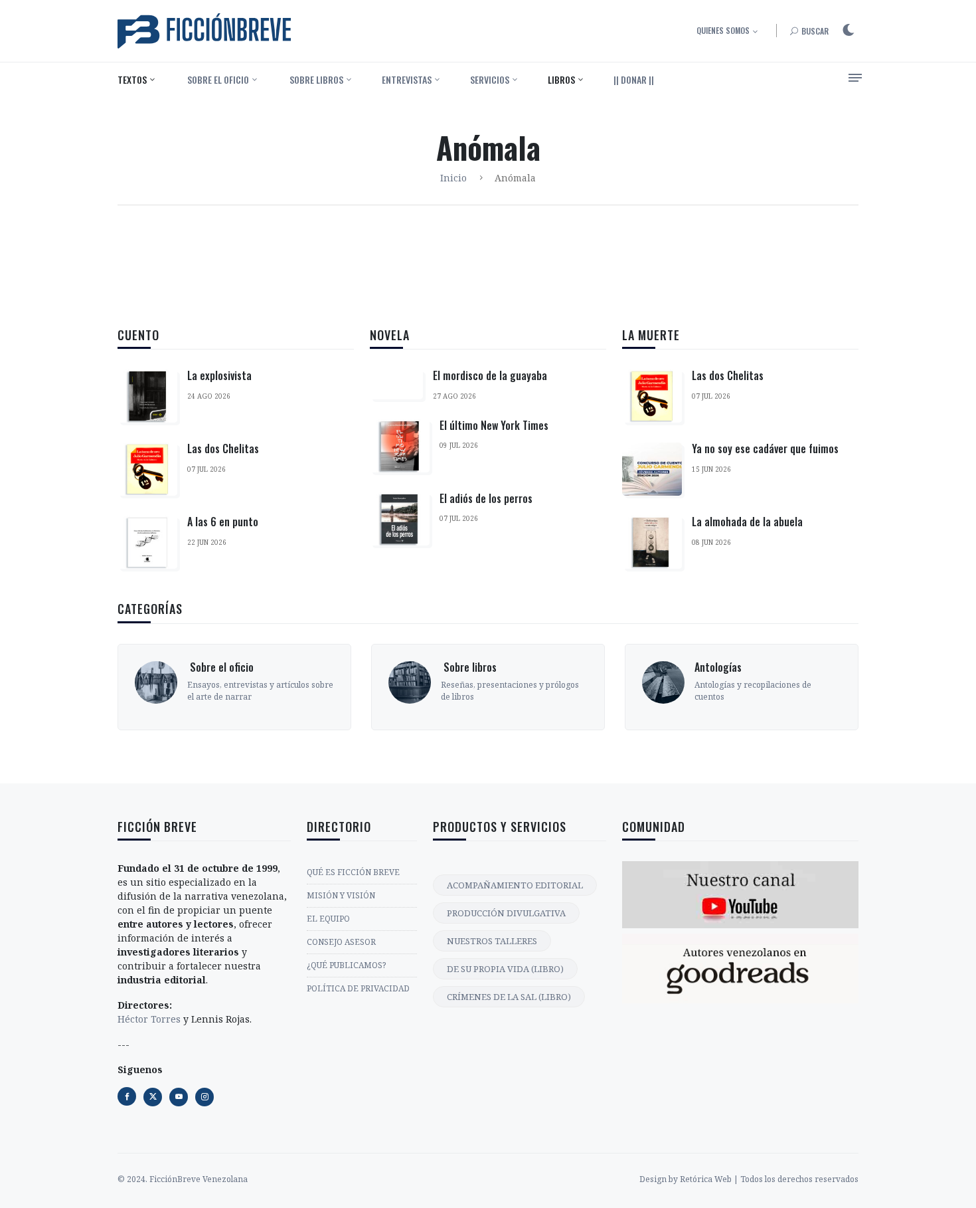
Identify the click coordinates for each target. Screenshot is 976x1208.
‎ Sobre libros (315, 79)
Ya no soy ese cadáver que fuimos (765, 448)
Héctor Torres (149, 1019)
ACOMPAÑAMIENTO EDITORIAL (515, 885)
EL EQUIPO (328, 918)
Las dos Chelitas (223, 448)
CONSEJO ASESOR (341, 942)
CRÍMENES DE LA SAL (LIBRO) (509, 997)
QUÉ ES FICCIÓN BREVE (353, 872)
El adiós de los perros (486, 498)
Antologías (713, 667)
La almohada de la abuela (747, 522)
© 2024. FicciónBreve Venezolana (183, 1179)
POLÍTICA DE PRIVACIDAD (358, 988)
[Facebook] (127, 1096)
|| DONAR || (633, 79)
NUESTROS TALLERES (492, 941)
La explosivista (219, 375)
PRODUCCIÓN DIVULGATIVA (506, 913)
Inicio (453, 177)
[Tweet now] (152, 1097)
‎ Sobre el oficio (217, 79)
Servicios (489, 79)
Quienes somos (723, 30)
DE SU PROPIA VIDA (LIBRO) (505, 969)
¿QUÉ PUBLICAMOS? (346, 965)
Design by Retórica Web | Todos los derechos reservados (748, 1179)
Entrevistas (407, 79)
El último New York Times (494, 425)
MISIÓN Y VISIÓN (341, 895)
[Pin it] (178, 1097)
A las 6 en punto (222, 522)
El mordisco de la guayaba (490, 375)
